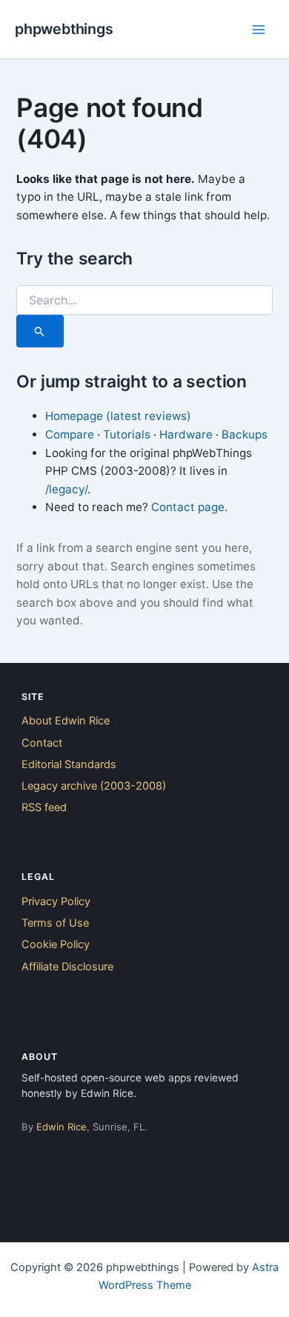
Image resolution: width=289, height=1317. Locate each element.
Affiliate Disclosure (67, 966)
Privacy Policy (55, 901)
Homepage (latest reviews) (118, 416)
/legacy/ (66, 489)
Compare (69, 434)
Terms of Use (55, 923)
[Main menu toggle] (258, 29)
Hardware (186, 434)
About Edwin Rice (65, 720)
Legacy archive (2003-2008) (93, 786)
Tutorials (126, 434)
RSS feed (44, 807)
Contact (41, 743)
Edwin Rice (61, 1127)
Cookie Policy (55, 944)
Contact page (188, 507)
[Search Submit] (39, 331)
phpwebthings (64, 29)
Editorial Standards (68, 764)
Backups (245, 434)
